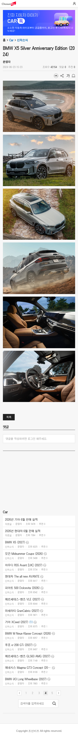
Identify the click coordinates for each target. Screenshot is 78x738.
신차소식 (22, 40)
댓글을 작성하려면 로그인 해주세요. (26, 439)
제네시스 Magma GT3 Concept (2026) (28, 667)
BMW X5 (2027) (15, 542)
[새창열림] (11, 3)
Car (11, 40)
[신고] (73, 76)
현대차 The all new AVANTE (22, 576)
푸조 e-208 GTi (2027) (19, 645)
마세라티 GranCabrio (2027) (22, 611)
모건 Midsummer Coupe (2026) (24, 554)
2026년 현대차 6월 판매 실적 (22, 531)
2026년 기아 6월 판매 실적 (21, 519)
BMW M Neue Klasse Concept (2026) (28, 633)
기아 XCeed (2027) (16, 622)
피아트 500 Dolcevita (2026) (22, 588)
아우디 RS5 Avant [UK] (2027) (23, 565)
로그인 (74, 3)
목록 (8, 417)
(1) (31, 622)
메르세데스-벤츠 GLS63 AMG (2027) (27, 656)
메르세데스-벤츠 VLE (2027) (22, 599)
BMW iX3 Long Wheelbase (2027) (26, 679)
